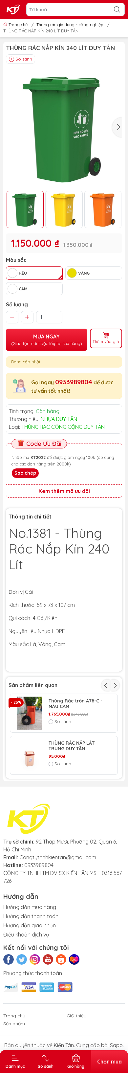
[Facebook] (8, 959)
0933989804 (73, 382)
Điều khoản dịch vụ (26, 934)
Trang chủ (18, 24)
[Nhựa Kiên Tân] (13, 9)
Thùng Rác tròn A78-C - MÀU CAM (75, 703)
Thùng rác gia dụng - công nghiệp (69, 24)
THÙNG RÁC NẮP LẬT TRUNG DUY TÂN (72, 746)
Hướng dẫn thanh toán (30, 916)
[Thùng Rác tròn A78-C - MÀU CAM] (29, 713)
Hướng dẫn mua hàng (29, 907)
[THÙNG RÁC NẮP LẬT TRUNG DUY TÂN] (29, 755)
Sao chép (25, 473)
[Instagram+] (35, 959)
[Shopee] (61, 959)
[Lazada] (74, 959)
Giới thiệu (76, 1016)
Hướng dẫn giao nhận (29, 925)
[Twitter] (21, 959)
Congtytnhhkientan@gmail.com (57, 857)
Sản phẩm (14, 1024)
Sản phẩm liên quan (33, 685)
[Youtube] (48, 959)
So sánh (23, 59)
